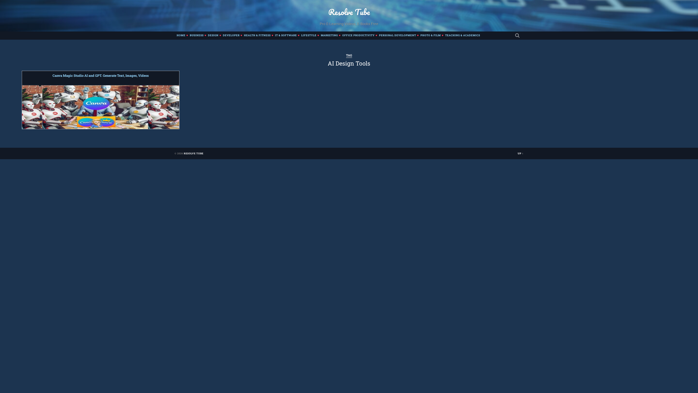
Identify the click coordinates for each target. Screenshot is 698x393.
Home (181, 35)
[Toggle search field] (517, 35)
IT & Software (286, 35)
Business (197, 35)
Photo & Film (430, 35)
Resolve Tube (349, 11)
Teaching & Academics (462, 35)
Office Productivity (358, 35)
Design (213, 35)
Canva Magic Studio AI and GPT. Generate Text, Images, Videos (101, 75)
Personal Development (397, 35)
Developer (231, 35)
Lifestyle (308, 35)
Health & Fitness (257, 35)
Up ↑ (521, 153)
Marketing (329, 35)
